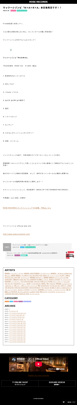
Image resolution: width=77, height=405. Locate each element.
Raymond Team (24, 293)
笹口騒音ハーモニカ (42, 279)
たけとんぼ (66, 281)
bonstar (27, 289)
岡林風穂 (46, 277)
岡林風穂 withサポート (36, 277)
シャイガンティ (15, 281)
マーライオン (33, 289)
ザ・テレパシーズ (66, 279)
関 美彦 (50, 281)
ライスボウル (51, 291)
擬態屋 (13, 275)
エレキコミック (25, 277)
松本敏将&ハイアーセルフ (45, 289)
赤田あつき (46, 275)
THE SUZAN (24, 281)
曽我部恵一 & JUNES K (22, 275)
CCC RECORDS (34, 275)
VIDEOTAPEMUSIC (35, 287)
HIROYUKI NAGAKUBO (21, 287)
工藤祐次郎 (15, 279)
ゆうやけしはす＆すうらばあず (26, 291)
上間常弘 (67, 275)
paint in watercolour (63, 287)
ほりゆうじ (21, 289)
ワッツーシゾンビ (22, 10)
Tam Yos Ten (9, 283)
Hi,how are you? (55, 285)
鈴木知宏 (30, 281)
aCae (41, 275)
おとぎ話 (65, 277)
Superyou (37, 281)
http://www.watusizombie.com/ (16, 234)
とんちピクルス (65, 283)
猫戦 (39, 285)
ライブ (11, 301)
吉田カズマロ (43, 291)
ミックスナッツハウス (59, 289)
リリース (13, 10)
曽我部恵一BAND (29, 273)
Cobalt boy (22, 279)
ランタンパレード (61, 291)
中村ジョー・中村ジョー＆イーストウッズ (25, 285)
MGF (19, 277)
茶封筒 (28, 283)
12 (25, 313)
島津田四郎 (8, 281)
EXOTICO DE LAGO (11, 277)
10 (21, 313)
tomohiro (53, 283)
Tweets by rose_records (38, 375)
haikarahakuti (45, 285)
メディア (20, 301)
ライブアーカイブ (27, 301)
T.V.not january (36, 283)
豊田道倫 (58, 283)
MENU (69, 402)
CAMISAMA (8, 279)
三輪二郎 (68, 289)
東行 (48, 283)
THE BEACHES (9, 287)
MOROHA (14, 291)
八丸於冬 (68, 285)
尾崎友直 (51, 277)
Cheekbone (17, 283)
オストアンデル (58, 277)
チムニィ (23, 283)
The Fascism (45, 287)
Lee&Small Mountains (12, 293)
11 (23, 313)
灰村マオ (63, 285)
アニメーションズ (55, 275)
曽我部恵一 (8, 273)
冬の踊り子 (53, 287)
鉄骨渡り (43, 283)
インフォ (7, 301)
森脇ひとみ (8, 291)
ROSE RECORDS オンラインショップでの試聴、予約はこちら (27, 208)
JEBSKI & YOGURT (54, 279)
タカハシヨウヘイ (58, 281)
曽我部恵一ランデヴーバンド (42, 273)
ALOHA (62, 275)
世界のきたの (44, 281)
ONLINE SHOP (21, 383)
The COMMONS (32, 279)
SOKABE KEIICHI (57, 383)
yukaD (37, 291)
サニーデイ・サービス (17, 273)
